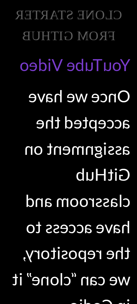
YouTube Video (75, 65)
